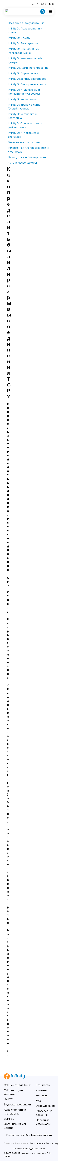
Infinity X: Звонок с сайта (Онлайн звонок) (24, 106)
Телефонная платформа (24, 142)
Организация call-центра (15, 1126)
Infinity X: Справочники (23, 73)
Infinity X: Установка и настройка (22, 116)
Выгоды (9, 1119)
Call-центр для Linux (17, 1085)
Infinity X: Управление (22, 99)
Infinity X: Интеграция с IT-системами (25, 134)
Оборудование (45, 1106)
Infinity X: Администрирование (28, 67)
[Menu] (50, 11)
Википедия (20, 1143)
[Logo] (7, 11)
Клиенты (41, 1090)
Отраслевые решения (44, 1113)
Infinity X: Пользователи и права (25, 30)
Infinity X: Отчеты (19, 38)
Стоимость (43, 1085)
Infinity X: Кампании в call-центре (25, 60)
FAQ (38, 1100)
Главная (8, 1143)
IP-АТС (8, 1099)
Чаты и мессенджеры (22, 162)
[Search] (42, 11)
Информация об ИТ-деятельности (29, 1135)
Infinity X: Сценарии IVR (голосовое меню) (23, 51)
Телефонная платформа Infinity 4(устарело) (28, 149)
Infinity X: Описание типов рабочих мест (25, 125)
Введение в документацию (26, 23)
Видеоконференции (17, 1104)
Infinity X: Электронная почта (27, 84)
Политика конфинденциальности (29, 1148)
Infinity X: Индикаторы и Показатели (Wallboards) (24, 91)
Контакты (42, 1095)
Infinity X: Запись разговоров (27, 78)
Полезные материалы (43, 1122)
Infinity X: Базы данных (23, 43)
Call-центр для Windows (13, 1092)
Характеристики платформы (15, 1111)
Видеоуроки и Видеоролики (27, 157)
